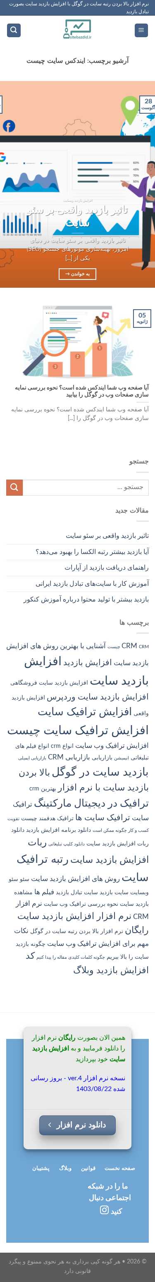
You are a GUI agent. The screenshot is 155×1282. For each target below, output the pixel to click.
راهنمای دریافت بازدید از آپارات (106, 567)
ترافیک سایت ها (102, 818)
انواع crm (62, 746)
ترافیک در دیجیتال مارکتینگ (91, 803)
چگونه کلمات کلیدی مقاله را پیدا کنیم (70, 957)
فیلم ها (44, 891)
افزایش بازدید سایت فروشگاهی (49, 683)
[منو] (141, 30)
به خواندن (77, 274)
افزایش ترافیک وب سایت (112, 745)
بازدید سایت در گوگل (100, 772)
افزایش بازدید (87, 663)
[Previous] (141, 184)
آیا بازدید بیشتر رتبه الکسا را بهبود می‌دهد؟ (92, 552)
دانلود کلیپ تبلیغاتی (66, 844)
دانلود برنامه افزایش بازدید (58, 830)
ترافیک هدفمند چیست (47, 818)
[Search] (14, 30)
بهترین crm (42, 789)
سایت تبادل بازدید (77, 892)
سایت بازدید (114, 892)
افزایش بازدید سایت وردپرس (98, 697)
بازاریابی (102, 758)
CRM (129, 645)
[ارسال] (14, 488)
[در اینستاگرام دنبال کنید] (104, 1210)
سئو (24, 879)
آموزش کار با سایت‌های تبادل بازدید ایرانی (92, 583)
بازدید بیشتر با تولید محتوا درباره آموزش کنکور (86, 599)
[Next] (7, 184)
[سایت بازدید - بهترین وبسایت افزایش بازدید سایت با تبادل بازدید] (77, 30)
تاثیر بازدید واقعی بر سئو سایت (107, 535)
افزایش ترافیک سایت (85, 712)
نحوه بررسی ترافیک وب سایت (81, 904)
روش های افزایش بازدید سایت (75, 878)
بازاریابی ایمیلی (32, 758)
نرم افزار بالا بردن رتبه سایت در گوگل (76, 931)
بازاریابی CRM (69, 757)
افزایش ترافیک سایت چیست (78, 730)
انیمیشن (121, 758)
